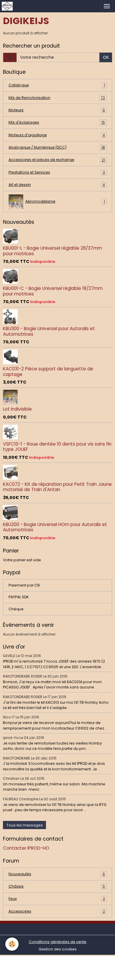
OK (106, 57)
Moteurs (57, 109)
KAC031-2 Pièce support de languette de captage (48, 371)
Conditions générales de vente (57, 941)
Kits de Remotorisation (57, 97)
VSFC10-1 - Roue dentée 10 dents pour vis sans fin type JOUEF (57, 446)
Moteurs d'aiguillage (57, 134)
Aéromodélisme (65, 201)
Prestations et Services (57, 172)
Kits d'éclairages (57, 122)
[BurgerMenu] (106, 6)
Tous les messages (24, 825)
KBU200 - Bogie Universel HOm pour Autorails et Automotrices (55, 527)
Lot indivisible (17, 409)
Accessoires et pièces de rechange (57, 159)
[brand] (8, 6)
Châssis (57, 886)
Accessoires (57, 911)
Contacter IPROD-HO (26, 848)
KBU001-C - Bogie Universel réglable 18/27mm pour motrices (53, 291)
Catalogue (57, 85)
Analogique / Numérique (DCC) (57, 147)
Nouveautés (57, 873)
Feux (57, 898)
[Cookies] (12, 944)
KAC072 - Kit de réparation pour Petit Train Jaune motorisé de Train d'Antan (57, 487)
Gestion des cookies (58, 949)
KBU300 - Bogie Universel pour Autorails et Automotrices (49, 331)
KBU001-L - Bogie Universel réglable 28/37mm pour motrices (52, 250)
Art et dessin (57, 184)
